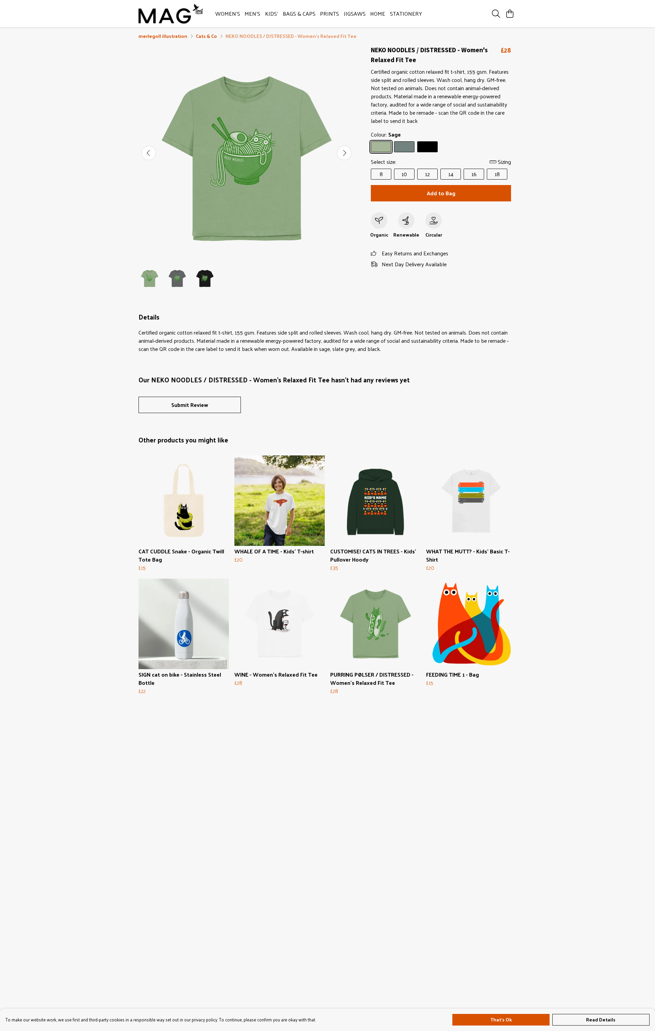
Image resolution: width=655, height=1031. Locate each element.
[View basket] (509, 13)
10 (404, 174)
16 (474, 174)
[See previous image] (149, 153)
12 (427, 174)
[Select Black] (427, 146)
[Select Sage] (381, 146)
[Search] (496, 13)
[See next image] (344, 153)
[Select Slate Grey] (404, 146)
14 (450, 174)
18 (497, 174)
